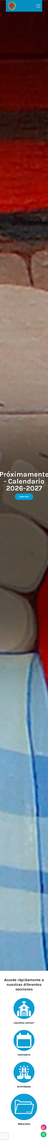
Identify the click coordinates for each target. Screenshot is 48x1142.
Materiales (24, 1123)
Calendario (24, 1054)
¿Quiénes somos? (24, 1022)
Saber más (24, 497)
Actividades (24, 1086)
